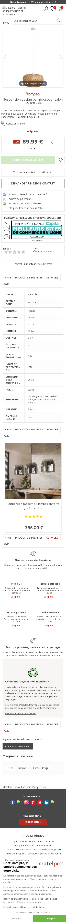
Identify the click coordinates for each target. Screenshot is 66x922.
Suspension (39, 787)
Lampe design (41, 768)
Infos (8, 277)
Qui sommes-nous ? (24, 841)
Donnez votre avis (44, 251)
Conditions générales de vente (44, 853)
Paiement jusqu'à (33, 2)
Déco (11, 768)
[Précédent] (5, 57)
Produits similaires (29, 277)
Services (52, 277)
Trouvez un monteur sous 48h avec (33, 172)
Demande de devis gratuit (47, 849)
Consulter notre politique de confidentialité (23, 907)
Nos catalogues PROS (19, 849)
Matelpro (8, 787)
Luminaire (23, 768)
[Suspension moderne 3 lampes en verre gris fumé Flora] (33, 471)
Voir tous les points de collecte (20, 713)
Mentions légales (16, 853)
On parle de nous (24, 845)
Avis (6, 284)
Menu (6, 22)
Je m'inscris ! (33, 821)
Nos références (44, 845)
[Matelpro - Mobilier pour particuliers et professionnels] (16, 11)
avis (36, 248)
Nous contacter (45, 841)
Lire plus (15, 596)
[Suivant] (60, 57)
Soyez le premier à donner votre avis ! (22, 739)
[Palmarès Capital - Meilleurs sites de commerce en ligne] (33, 228)
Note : (7, 248)
